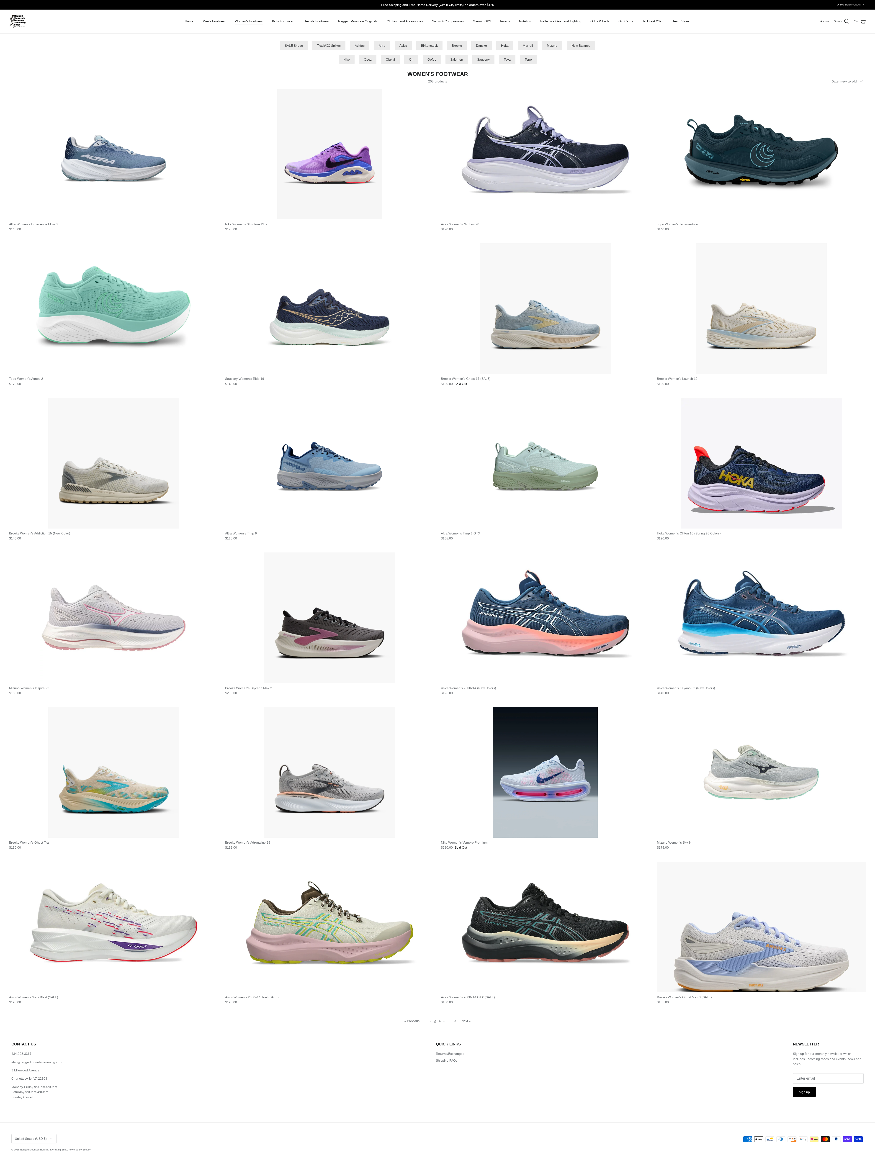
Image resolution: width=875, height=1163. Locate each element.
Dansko (481, 45)
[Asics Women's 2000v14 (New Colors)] (545, 617)
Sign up (804, 1092)
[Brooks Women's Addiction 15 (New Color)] (113, 463)
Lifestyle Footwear (316, 21)
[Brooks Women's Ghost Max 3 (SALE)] (761, 927)
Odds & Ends (599, 21)
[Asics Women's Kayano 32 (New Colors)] (761, 617)
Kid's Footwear (282, 21)
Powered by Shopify (80, 1149)
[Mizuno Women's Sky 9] (761, 772)
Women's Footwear (249, 21)
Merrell (528, 45)
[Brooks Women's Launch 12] (761, 308)
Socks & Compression (448, 21)
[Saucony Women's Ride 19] (329, 308)
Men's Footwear (214, 21)
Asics (403, 45)
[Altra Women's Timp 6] (329, 463)
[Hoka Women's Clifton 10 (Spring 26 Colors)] (761, 463)
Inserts (505, 21)
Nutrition (525, 21)
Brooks (457, 45)
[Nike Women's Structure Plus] (329, 154)
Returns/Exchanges (450, 1053)
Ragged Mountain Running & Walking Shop (43, 1149)
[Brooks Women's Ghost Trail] (113, 772)
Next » (466, 1021)
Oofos (431, 59)
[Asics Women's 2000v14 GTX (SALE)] (545, 927)
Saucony (483, 59)
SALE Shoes (294, 45)
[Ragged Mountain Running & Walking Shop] (17, 21)
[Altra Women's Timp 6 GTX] (545, 463)
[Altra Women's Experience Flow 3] (113, 154)
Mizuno (552, 45)
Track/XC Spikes (329, 45)
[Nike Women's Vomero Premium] (545, 772)
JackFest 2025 (652, 21)
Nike (346, 59)
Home (189, 21)
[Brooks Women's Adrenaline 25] (329, 772)
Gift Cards (625, 21)
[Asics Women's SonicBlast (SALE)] (113, 927)
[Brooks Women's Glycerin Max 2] (329, 617)
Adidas (360, 45)
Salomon (456, 59)
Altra (382, 45)
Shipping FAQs (446, 1060)
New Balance (580, 45)
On (411, 59)
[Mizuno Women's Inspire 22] (113, 617)
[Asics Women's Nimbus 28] (545, 154)
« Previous (411, 1021)
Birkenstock (429, 45)
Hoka (505, 45)
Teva (507, 59)
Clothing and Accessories (405, 21)
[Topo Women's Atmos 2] (113, 308)
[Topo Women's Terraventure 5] (761, 154)
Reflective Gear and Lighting (560, 21)
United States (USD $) (849, 4)
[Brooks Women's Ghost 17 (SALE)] (545, 308)
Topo (528, 59)
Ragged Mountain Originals (358, 21)
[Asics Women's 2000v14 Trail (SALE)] (329, 927)
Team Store (680, 21)
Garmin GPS (482, 21)
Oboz (368, 59)
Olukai (390, 59)
